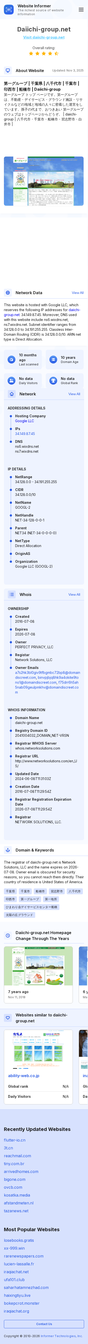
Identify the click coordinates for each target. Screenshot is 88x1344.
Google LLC (24, 421)
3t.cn (8, 1147)
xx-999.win (14, 1248)
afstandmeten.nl (18, 1202)
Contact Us (44, 1324)
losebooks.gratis (19, 1240)
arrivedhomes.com (21, 1171)
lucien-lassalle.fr (19, 1263)
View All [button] (78, 293)
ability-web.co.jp (23, 1075)
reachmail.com (17, 1155)
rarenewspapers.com (24, 1256)
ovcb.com (13, 1187)
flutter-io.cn (14, 1140)
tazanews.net (16, 1210)
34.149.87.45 (25, 434)
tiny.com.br (14, 1163)
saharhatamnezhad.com (26, 1287)
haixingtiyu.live (17, 1295)
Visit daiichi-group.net (44, 37)
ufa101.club (14, 1279)
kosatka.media (17, 1195)
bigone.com (14, 1179)
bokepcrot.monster (22, 1303)
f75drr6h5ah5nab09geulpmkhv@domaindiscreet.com (47, 687)
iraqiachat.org (16, 1311)
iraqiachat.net (16, 1271)
